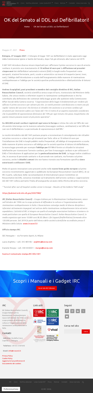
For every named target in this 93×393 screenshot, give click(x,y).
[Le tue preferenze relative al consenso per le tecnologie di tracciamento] (11, 389)
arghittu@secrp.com (43, 242)
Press (22, 50)
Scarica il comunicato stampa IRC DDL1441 (21, 254)
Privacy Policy (7, 356)
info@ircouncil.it (15, 351)
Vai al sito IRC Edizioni (46, 288)
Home (27, 26)
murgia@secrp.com (44, 248)
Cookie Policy (7, 358)
